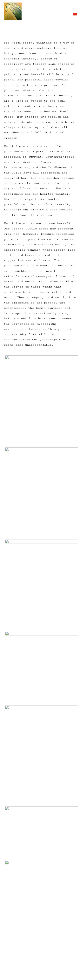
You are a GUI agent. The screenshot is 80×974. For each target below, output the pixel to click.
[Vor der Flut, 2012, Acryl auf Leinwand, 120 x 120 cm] (41, 668)
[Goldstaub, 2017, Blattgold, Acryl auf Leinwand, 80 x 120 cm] (41, 907)
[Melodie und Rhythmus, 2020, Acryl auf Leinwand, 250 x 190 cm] (41, 833)
